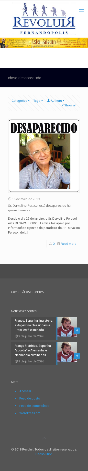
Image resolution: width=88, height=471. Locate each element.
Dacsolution (44, 454)
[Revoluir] (44, 18)
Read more (68, 244)
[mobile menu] (81, 10)
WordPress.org (30, 413)
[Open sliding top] (44, 5)
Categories (19, 100)
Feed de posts (29, 398)
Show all (70, 105)
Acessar (25, 391)
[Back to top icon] (44, 438)
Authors (56, 100)
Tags (36, 100)
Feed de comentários (34, 406)
